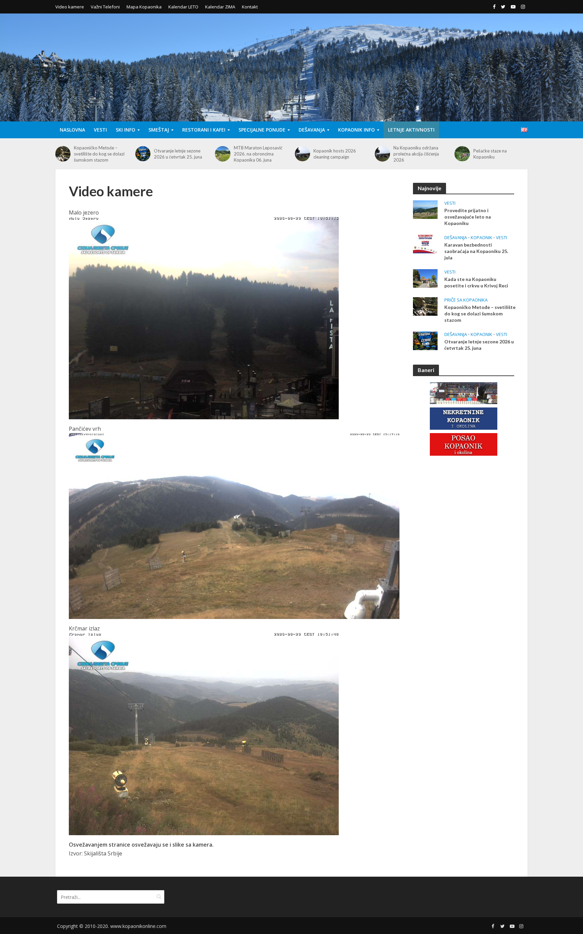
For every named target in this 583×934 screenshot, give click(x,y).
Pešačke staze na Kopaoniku (410, 154)
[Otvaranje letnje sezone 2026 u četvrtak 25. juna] (63, 153)
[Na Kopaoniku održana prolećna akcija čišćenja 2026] (302, 153)
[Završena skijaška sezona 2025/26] (462, 153)
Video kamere (69, 7)
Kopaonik (481, 237)
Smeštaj (158, 129)
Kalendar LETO (183, 7)
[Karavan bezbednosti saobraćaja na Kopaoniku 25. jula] (425, 243)
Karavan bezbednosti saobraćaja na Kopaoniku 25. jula (476, 251)
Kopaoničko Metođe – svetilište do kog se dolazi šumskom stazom (480, 313)
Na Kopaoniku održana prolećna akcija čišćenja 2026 (336, 154)
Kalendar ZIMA (220, 7)
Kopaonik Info (356, 129)
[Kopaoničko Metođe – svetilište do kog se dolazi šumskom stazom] (425, 305)
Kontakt (250, 7)
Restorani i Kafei (203, 129)
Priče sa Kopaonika (466, 300)
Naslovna (72, 129)
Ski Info (125, 129)
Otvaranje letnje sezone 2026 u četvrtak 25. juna (98, 154)
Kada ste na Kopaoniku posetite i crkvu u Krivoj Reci (476, 282)
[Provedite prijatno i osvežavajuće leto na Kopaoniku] (425, 208)
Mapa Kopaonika (144, 7)
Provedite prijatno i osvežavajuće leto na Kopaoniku (467, 216)
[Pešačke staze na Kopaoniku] (382, 153)
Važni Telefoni (105, 7)
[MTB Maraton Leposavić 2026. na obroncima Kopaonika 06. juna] (142, 153)
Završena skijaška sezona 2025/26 (498, 154)
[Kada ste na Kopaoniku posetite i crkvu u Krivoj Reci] (425, 277)
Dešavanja (312, 129)
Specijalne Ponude (262, 129)
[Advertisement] (463, 570)
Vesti (100, 129)
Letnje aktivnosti (411, 129)
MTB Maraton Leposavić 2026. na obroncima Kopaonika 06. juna (178, 154)
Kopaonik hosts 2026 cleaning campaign (255, 154)
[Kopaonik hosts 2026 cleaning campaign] (222, 153)
